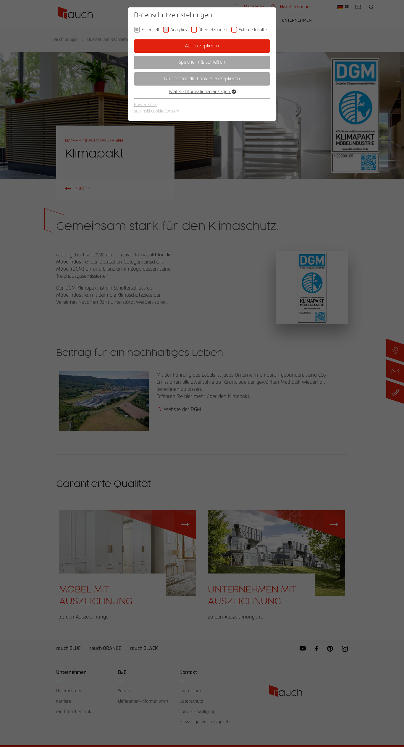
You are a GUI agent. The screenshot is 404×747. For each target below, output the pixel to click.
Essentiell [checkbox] (150, 30)
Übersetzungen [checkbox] (212, 30)
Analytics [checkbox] (178, 30)
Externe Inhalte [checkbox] (253, 30)
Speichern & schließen (202, 62)
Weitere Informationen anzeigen (200, 92)
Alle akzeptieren (202, 46)
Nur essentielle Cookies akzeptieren (202, 78)
